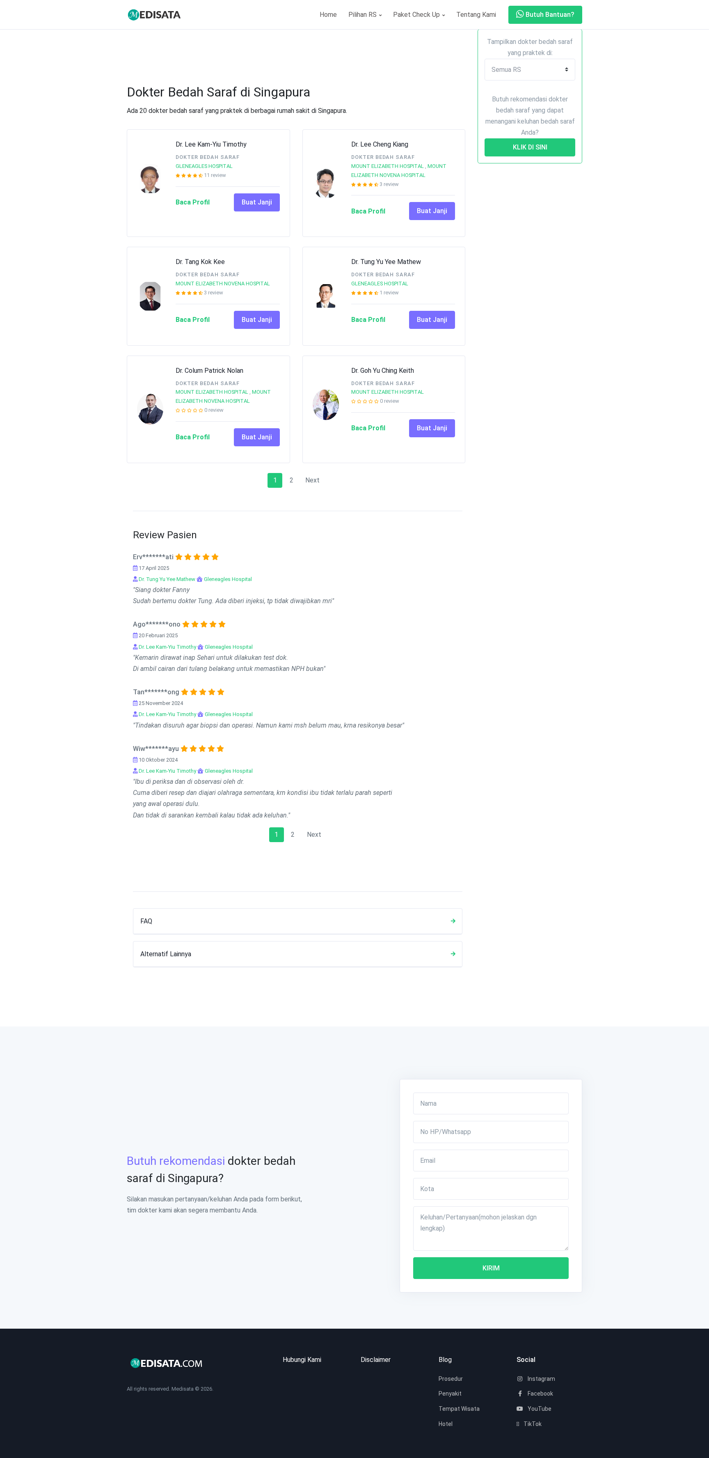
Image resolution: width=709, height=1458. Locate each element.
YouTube (538, 1408)
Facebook (539, 1393)
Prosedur (451, 1378)
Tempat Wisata (459, 1408)
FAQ (146, 921)
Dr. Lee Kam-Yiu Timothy (211, 144)
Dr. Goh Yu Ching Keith (382, 370)
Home (328, 14)
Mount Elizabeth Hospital (387, 166)
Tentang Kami (476, 14)
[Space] (157, 14)
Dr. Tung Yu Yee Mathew (386, 262)
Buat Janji (257, 202)
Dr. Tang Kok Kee (200, 262)
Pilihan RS (363, 14)
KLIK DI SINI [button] (530, 147)
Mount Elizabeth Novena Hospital (223, 283)
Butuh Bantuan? (549, 14)
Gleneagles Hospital (204, 166)
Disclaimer (376, 1360)
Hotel (446, 1424)
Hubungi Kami (302, 1360)
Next (312, 480)
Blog (445, 1360)
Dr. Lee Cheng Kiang (379, 144)
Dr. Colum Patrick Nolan (209, 370)
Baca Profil (193, 202)
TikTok (532, 1424)
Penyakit (450, 1393)
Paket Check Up (417, 14)
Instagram (540, 1378)
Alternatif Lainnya (165, 954)
